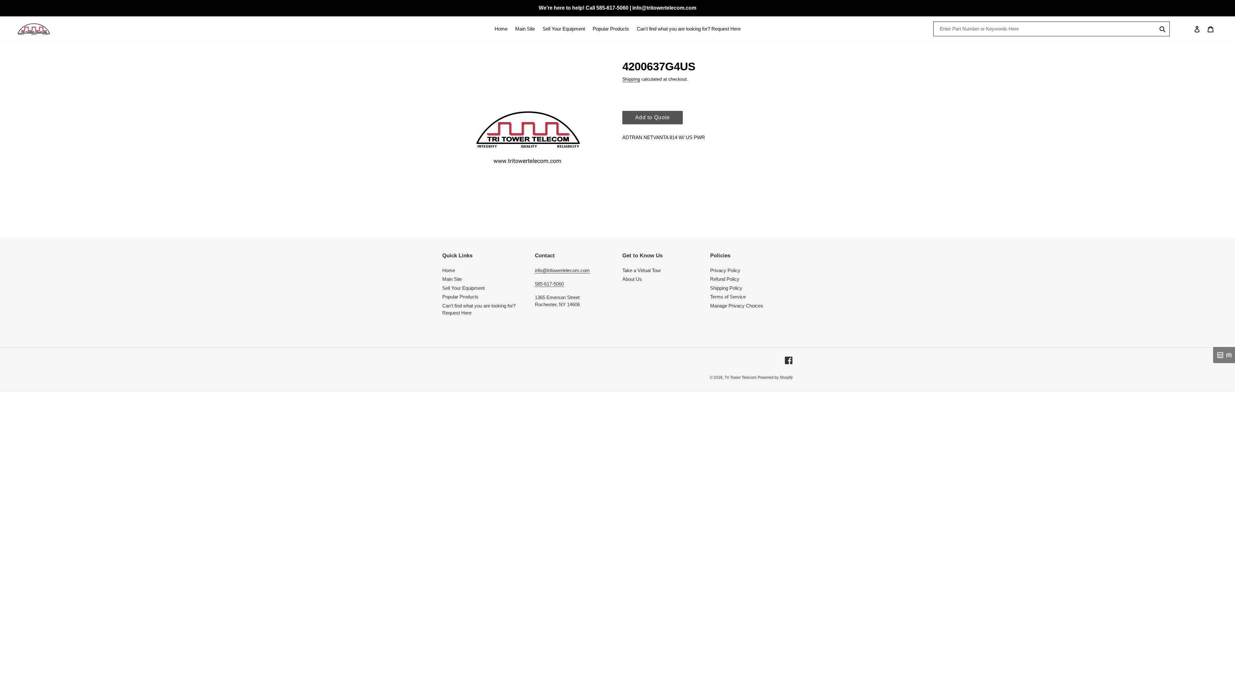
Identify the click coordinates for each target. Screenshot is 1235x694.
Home (448, 270)
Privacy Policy (725, 270)
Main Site (452, 279)
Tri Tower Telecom (740, 377)
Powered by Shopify (775, 377)
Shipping (631, 79)
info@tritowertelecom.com (562, 270)
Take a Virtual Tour (641, 270)
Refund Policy (724, 279)
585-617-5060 (549, 284)
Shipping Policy (726, 288)
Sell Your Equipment (463, 288)
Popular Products (460, 296)
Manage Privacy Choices (736, 305)
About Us (632, 279)
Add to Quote (652, 117)
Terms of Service (728, 296)
